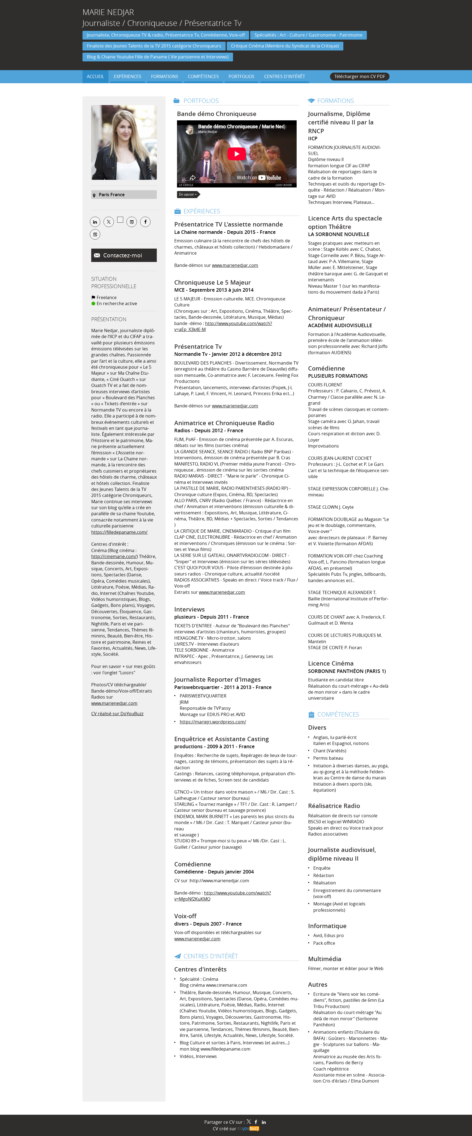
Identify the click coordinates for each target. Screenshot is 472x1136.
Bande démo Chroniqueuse (216, 114)
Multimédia (324, 959)
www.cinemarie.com (226, 985)
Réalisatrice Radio (334, 806)
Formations (335, 101)
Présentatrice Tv (198, 346)
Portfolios (201, 101)
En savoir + (188, 194)
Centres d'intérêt (211, 956)
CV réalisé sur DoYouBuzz (117, 714)
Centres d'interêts (200, 969)
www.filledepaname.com (225, 1049)
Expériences (202, 211)
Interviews (189, 609)
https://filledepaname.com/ (119, 532)
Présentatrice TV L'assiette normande (228, 224)
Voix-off (185, 916)
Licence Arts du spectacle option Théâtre (345, 222)
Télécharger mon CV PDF (359, 76)
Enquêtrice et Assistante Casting (221, 739)
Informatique (327, 926)
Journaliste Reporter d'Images (217, 679)
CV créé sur (225, 1129)
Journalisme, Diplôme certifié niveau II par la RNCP (341, 122)
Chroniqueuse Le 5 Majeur (212, 282)
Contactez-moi (122, 255)
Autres (318, 984)
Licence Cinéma (331, 663)
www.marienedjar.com (114, 703)
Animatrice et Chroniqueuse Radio (224, 423)
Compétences (338, 714)
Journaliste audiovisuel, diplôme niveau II (342, 854)
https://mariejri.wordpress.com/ (213, 722)
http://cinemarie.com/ (114, 556)
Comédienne (192, 864)
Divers (317, 727)
